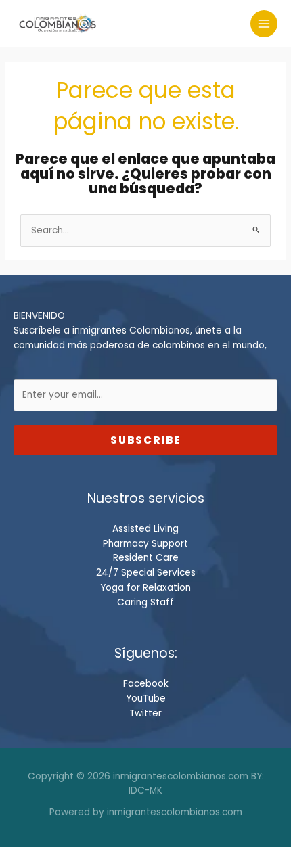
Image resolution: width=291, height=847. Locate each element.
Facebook (146, 683)
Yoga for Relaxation (145, 587)
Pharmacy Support (145, 543)
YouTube (146, 698)
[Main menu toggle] (264, 24)
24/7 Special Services (146, 572)
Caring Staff (145, 602)
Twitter (145, 713)
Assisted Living (145, 528)
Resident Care (146, 557)
